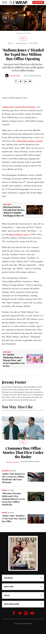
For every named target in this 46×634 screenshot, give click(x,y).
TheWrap (8, 578)
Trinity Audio (14, 98)
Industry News (21, 43)
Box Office (34, 43)
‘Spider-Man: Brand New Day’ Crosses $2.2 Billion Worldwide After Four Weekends (13, 478)
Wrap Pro (9, 587)
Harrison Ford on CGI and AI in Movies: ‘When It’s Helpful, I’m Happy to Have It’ (14, 211)
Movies (4, 490)
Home (10, 43)
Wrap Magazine (11, 604)
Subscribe (38, 2)
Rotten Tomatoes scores (19, 234)
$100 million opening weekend (29, 140)
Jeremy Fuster (15, 76)
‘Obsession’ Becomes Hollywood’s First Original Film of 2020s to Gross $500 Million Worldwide (13, 499)
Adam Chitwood (14, 462)
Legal (7, 595)
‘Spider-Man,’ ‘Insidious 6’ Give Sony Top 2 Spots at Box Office (14, 518)
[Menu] (4, 2)
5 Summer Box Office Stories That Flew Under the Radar (23, 452)
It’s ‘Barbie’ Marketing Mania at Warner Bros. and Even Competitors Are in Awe (14, 360)
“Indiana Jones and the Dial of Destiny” (19, 106)
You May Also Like (17, 406)
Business (5, 471)
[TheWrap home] (18, 2)
